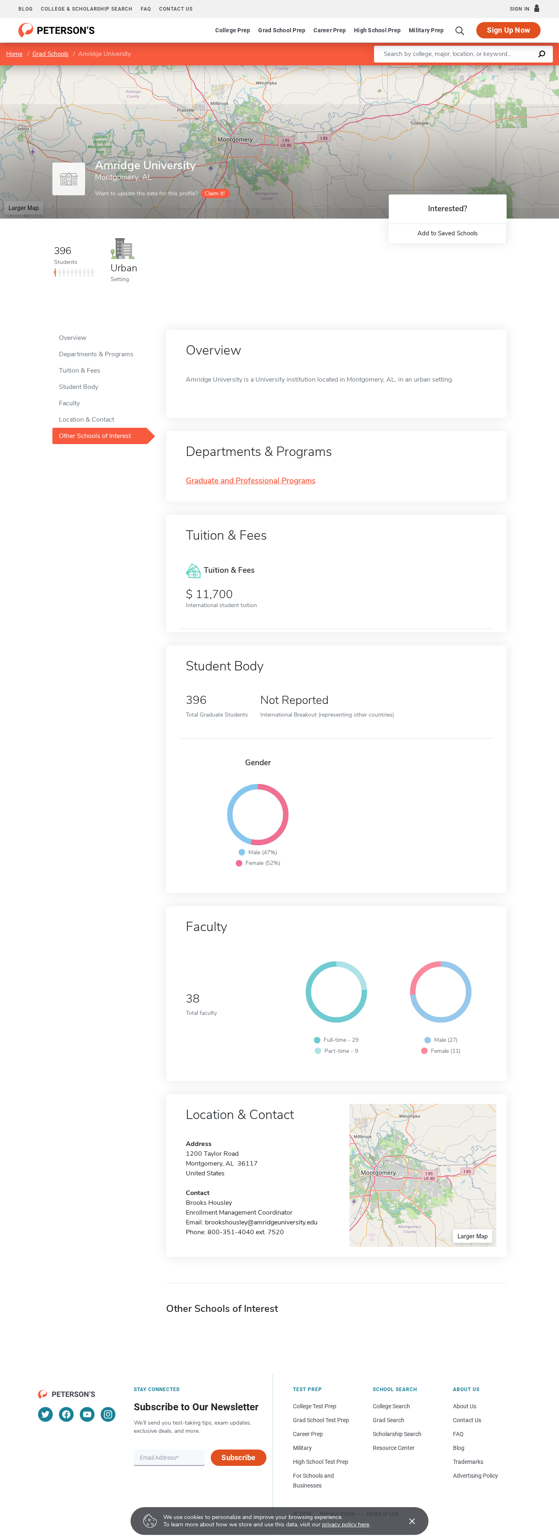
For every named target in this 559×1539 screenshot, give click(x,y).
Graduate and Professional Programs (251, 481)
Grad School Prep (281, 30)
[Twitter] (45, 1414)
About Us (464, 1406)
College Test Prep (314, 1406)
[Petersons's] (56, 30)
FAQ (146, 9)
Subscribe (238, 1457)
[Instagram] (108, 1414)
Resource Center (394, 1448)
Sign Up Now (508, 30)
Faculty (69, 403)
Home (14, 54)
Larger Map (24, 207)
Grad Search (388, 1420)
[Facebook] (66, 1414)
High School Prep (377, 30)
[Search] (460, 30)
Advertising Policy (475, 1475)
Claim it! (215, 193)
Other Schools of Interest (95, 435)
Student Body (78, 386)
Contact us (176, 9)
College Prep (232, 30)
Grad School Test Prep (321, 1420)
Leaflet (462, 69)
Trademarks (468, 1462)
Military (302, 1448)
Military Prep (426, 30)
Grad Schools (50, 54)
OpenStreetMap (503, 69)
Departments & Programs (96, 354)
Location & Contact (86, 419)
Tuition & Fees (79, 370)
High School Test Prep (320, 1462)
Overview (72, 337)
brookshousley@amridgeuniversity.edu (261, 1222)
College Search (391, 1406)
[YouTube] (87, 1414)
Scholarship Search (397, 1434)
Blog (25, 9)
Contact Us (467, 1420)
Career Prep (329, 30)
